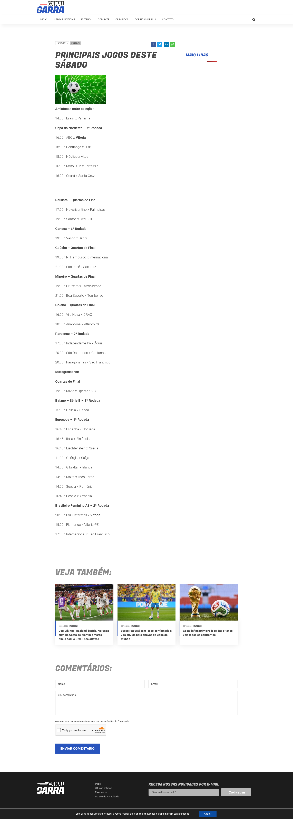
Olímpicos (122, 19)
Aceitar (207, 813)
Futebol (86, 19)
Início (43, 19)
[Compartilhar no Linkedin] (166, 44)
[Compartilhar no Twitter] (159, 44)
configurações (181, 813)
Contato (167, 19)
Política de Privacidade (107, 796)
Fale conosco (102, 792)
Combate (104, 19)
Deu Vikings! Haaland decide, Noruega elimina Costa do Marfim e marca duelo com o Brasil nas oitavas (84, 635)
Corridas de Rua (145, 19)
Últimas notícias (64, 19)
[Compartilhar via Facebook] (153, 44)
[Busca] (253, 20)
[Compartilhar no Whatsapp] (172, 44)
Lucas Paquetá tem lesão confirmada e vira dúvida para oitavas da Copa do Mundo (146, 635)
